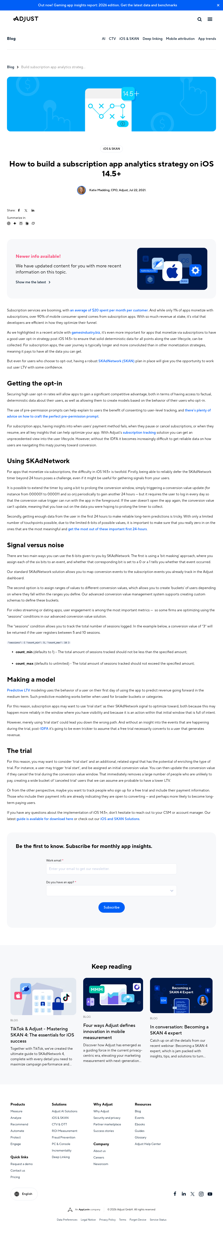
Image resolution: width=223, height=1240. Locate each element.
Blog (10, 67)
